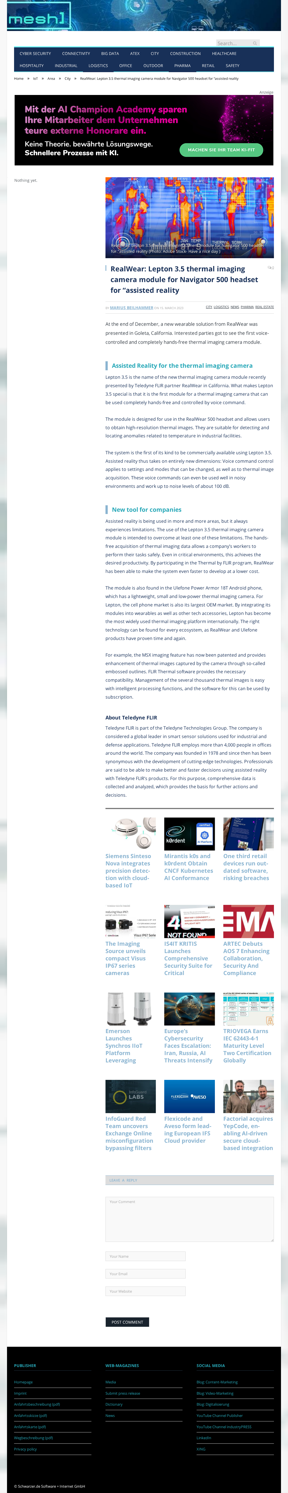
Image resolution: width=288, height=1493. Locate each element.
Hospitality (32, 65)
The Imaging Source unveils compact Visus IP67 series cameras (125, 958)
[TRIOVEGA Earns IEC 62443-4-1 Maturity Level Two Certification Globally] (248, 1009)
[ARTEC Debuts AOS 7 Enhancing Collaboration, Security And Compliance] (248, 921)
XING (201, 1449)
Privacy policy (25, 1449)
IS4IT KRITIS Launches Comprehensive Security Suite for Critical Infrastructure (188, 958)
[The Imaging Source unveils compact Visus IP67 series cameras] (130, 921)
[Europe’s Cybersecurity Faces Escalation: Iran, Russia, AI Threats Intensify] (189, 1009)
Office (125, 65)
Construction (185, 53)
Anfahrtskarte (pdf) (30, 1426)
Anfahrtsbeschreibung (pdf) (37, 1404)
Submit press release (122, 1393)
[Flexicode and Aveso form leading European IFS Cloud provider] (189, 1096)
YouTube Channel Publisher (220, 1415)
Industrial (66, 65)
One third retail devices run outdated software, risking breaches (246, 867)
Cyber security (35, 53)
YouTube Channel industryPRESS (224, 1426)
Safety (232, 65)
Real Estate (264, 307)
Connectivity (76, 53)
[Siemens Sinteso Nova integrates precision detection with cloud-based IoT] (130, 834)
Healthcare (224, 53)
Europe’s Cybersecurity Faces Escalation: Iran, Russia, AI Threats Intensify (188, 1045)
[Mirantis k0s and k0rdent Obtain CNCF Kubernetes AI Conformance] (189, 834)
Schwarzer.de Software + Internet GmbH (51, 1486)
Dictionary (114, 1404)
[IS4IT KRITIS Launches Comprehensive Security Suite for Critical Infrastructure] (189, 921)
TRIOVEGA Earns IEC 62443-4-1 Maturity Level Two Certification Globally (247, 1045)
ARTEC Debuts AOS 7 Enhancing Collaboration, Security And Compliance (246, 958)
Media (110, 1382)
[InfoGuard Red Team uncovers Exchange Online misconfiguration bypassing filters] (130, 1096)
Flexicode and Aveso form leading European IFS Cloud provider (187, 1129)
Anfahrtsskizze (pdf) (30, 1415)
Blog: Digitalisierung (213, 1404)
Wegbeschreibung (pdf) (33, 1437)
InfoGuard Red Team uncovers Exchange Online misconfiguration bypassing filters (129, 1133)
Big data (110, 53)
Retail (208, 65)
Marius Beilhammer (131, 307)
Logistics (98, 65)
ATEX (135, 53)
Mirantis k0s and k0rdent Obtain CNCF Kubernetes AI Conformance (188, 867)
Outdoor (153, 65)
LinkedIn (204, 1437)
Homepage (23, 1382)
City (155, 53)
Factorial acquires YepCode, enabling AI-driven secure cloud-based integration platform (248, 1133)
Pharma (182, 65)
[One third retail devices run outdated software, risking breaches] (248, 834)
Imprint (20, 1393)
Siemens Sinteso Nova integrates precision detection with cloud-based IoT (128, 870)
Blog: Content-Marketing (217, 1382)
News (235, 307)
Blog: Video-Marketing (215, 1393)
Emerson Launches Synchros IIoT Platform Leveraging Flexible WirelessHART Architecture (124, 1045)
